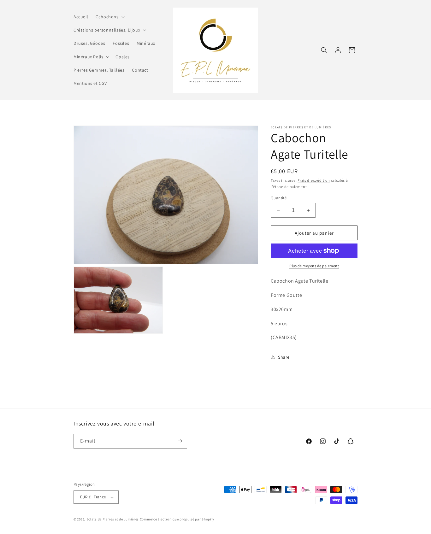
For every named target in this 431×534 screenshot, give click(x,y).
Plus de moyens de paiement (314, 265)
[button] (109, 16)
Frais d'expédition (314, 180)
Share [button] (284, 357)
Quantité (278, 198)
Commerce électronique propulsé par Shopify (177, 519)
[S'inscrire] (180, 440)
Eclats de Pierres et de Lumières (112, 519)
